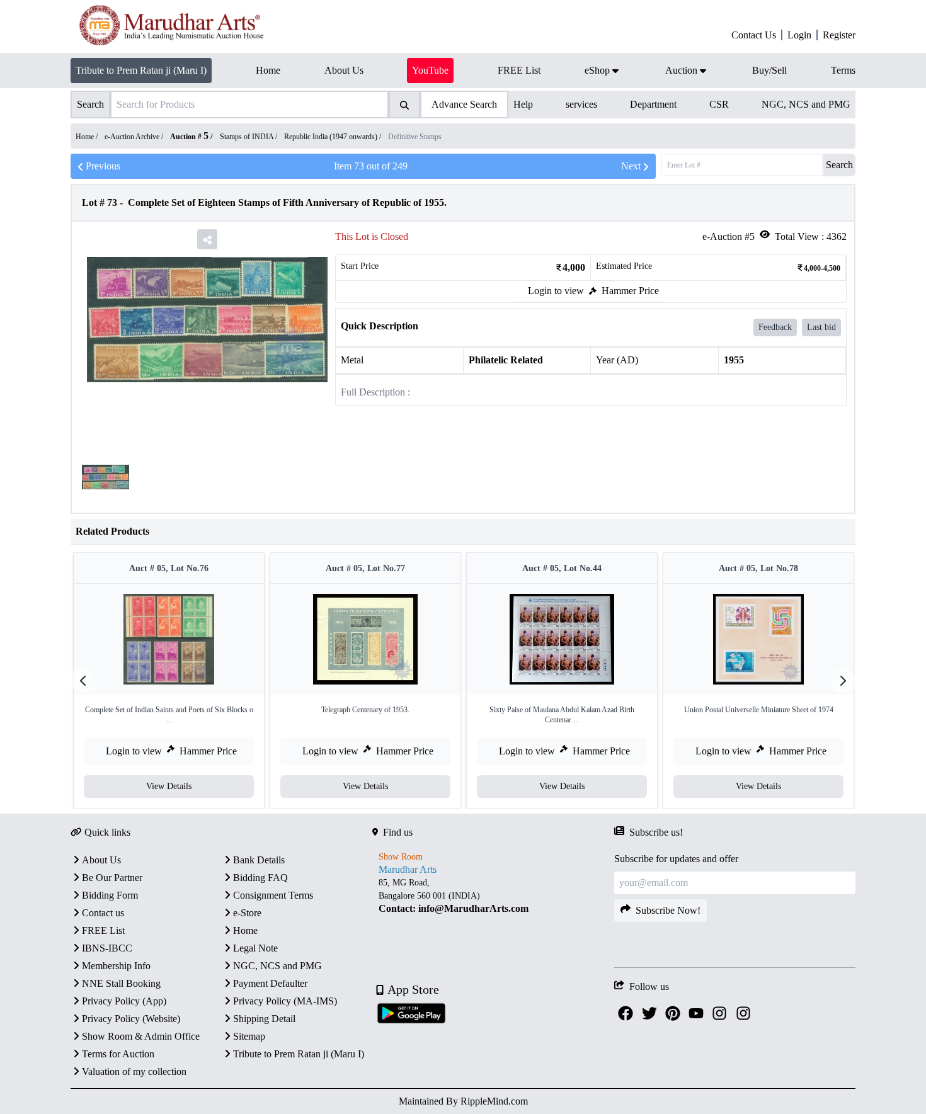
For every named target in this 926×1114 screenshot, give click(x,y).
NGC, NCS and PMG (806, 104)
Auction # (189, 136)
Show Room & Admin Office (141, 1036)
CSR (719, 104)
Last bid (821, 327)
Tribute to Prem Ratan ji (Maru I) (141, 70)
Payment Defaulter (270, 983)
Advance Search (464, 104)
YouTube (430, 70)
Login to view (556, 290)
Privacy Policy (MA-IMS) (285, 1001)
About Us (101, 860)
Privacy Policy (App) (124, 1001)
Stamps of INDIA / (249, 136)
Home (245, 930)
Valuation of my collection (134, 1071)
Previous (103, 166)
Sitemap (249, 1036)
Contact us (103, 912)
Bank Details (259, 860)
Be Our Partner (112, 877)
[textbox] (493, 895)
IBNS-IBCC (107, 948)
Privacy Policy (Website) (131, 1018)
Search (839, 164)
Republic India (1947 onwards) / (333, 136)
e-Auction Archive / (135, 136)
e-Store (247, 912)
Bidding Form (110, 895)
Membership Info (116, 965)
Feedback (775, 327)
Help (523, 104)
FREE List (103, 930)
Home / (88, 136)
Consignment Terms (273, 895)
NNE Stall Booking (121, 983)
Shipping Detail (264, 1018)
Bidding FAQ (260, 877)
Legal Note (255, 948)
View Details (168, 786)
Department (653, 104)
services (581, 104)
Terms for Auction (118, 1054)
